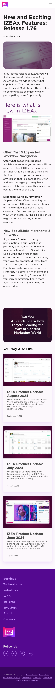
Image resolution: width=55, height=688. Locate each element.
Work (7, 596)
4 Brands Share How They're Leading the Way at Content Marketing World (27, 325)
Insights (9, 601)
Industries (10, 590)
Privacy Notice (44, 675)
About (7, 613)
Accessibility (37, 677)
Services (9, 578)
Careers (9, 619)
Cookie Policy (26, 677)
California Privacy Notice (11, 677)
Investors (10, 607)
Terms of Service (31, 675)
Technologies (13, 584)
